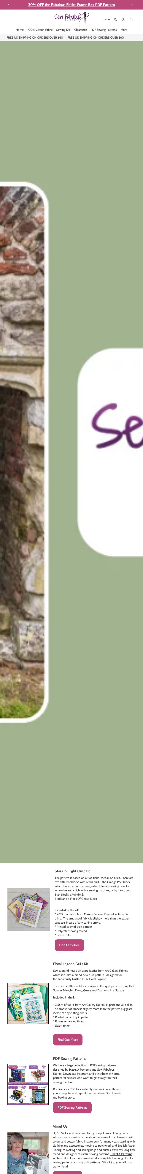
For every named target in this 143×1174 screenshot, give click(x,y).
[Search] (115, 19)
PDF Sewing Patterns (72, 1107)
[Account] (123, 19)
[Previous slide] (9, 5)
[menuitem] (124, 29)
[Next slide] (131, 5)
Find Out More (69, 945)
